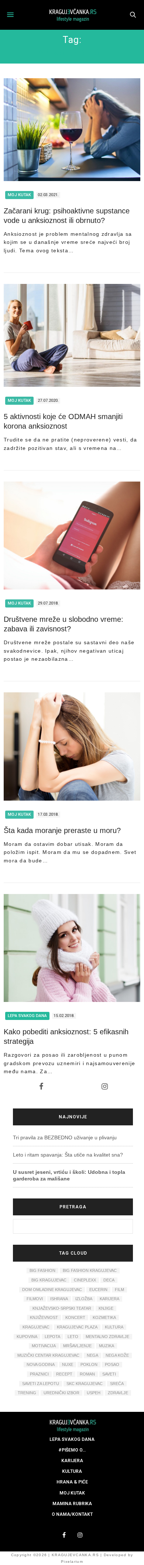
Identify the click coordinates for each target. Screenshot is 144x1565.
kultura (114, 1327)
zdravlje (118, 1393)
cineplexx (85, 1280)
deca (108, 1280)
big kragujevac (48, 1280)
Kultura (72, 1471)
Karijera (72, 1460)
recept (64, 1374)
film (119, 1289)
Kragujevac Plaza (77, 1327)
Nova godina (41, 1364)
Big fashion (42, 1270)
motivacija (44, 1346)
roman (87, 1374)
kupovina (27, 1336)
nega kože (117, 1355)
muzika (106, 1346)
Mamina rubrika (72, 1503)
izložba (83, 1299)
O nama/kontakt (72, 1514)
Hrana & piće (72, 1482)
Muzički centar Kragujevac (48, 1355)
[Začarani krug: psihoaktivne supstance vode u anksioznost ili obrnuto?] (72, 129)
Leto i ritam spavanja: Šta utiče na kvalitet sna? (68, 1155)
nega (92, 1355)
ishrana (59, 1299)
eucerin (98, 1289)
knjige (106, 1308)
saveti (109, 1374)
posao (112, 1364)
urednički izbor (61, 1393)
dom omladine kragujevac (52, 1289)
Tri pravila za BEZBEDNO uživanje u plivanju (65, 1137)
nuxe (67, 1364)
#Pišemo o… (72, 1450)
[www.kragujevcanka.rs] (72, 14)
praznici (39, 1374)
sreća (117, 1383)
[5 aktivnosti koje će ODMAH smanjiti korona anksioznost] (72, 335)
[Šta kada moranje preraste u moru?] (72, 746)
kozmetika (104, 1317)
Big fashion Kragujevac (90, 1270)
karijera (109, 1299)
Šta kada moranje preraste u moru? (62, 830)
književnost (44, 1317)
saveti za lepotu (40, 1383)
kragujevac (36, 1327)
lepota (52, 1336)
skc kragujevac (84, 1383)
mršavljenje (77, 1346)
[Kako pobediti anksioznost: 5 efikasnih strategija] (72, 948)
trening (27, 1393)
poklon (88, 1364)
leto (73, 1336)
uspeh (93, 1393)
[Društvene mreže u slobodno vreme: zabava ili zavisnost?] (72, 535)
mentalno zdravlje (107, 1336)
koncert (75, 1317)
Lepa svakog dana (27, 1015)
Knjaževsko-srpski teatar (61, 1308)
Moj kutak (19, 194)
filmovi (35, 1299)
